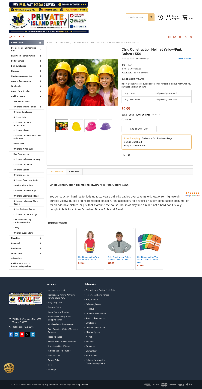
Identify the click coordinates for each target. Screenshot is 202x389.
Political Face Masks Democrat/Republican (21, 264)
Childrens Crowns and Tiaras (26, 196)
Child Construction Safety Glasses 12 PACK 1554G (119, 258)
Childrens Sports (21, 170)
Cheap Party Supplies (20, 91)
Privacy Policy (54, 360)
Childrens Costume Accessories (22, 123)
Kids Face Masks (21, 154)
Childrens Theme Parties (24, 107)
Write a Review (185, 58)
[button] (139, 129)
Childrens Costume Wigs (24, 191)
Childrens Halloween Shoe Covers (25, 202)
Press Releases (55, 337)
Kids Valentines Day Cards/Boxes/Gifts (22, 221)
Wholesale (16, 86)
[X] (185, 37)
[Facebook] (169, 37)
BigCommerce (51, 384)
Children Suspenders (23, 233)
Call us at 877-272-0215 (22, 327)
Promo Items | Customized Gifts (23, 49)
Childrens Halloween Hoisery (26, 159)
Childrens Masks (21, 175)
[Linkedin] (191, 37)
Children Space (18, 96)
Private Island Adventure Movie (62, 341)
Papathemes (82, 384)
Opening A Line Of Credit (59, 346)
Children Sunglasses (22, 112)
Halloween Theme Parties (23, 56)
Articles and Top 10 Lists (59, 351)
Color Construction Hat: (141, 115)
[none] (83, 82)
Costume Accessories (21, 76)
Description (56, 171)
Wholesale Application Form (61, 324)
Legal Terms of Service (58, 312)
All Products (16, 258)
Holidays (15, 71)
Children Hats (19, 117)
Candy (16, 228)
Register (176, 18)
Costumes (16, 248)
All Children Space (21, 101)
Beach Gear (18, 144)
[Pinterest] (129, 155)
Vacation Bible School (23, 185)
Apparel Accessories (21, 81)
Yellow (128, 119)
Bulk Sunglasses (18, 66)
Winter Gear (16, 253)
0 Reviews (74, 171)
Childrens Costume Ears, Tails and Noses (27, 137)
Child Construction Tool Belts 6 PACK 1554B (88, 258)
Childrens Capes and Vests (25, 180)
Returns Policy (54, 307)
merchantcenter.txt (56, 290)
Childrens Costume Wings (25, 214)
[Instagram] (174, 37)
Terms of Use (54, 355)
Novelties (15, 238)
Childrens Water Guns (23, 149)
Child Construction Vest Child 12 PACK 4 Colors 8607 (147, 260)
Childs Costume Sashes (24, 209)
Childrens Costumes (22, 164)
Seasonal (15, 243)
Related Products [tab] (57, 222)
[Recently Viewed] (160, 17)
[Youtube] (180, 37)
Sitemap (52, 369)
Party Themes (17, 61)
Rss (50, 365)
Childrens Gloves (21, 130)
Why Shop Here (55, 302)
